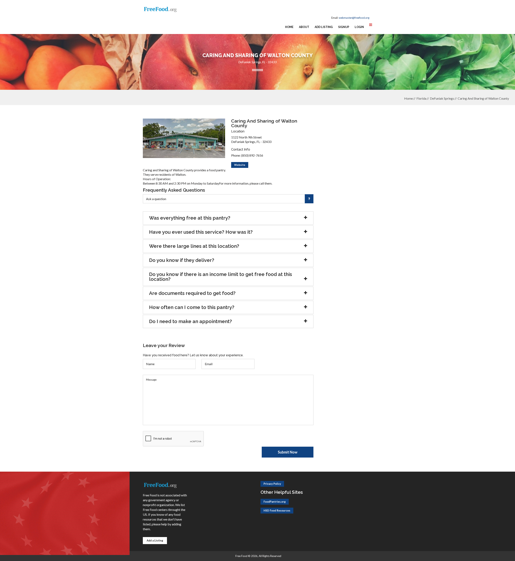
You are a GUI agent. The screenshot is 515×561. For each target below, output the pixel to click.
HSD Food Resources (277, 510)
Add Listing (324, 27)
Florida (421, 98)
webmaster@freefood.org (354, 17)
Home (289, 27)
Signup (343, 27)
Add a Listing (155, 540)
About (304, 27)
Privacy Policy (272, 483)
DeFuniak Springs (442, 98)
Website (239, 164)
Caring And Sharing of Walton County (483, 98)
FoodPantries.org (275, 501)
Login (359, 27)
